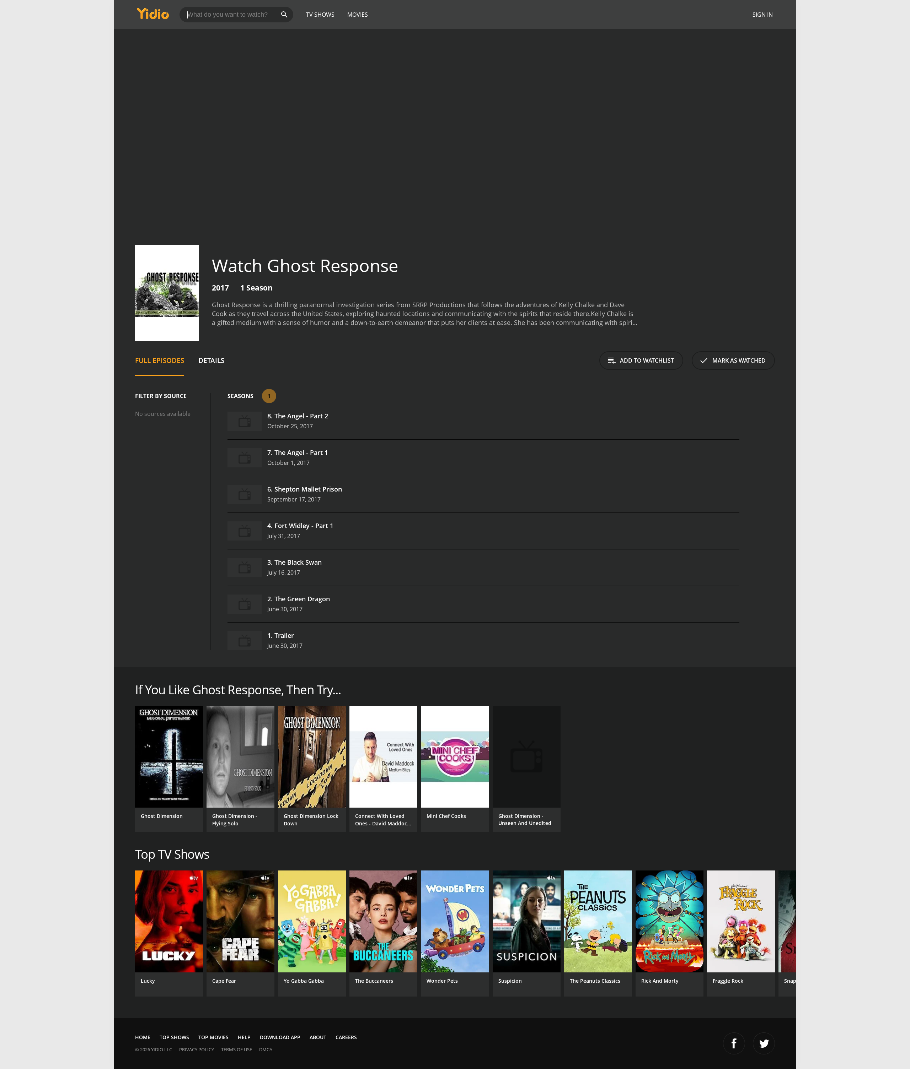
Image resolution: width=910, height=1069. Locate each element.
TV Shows (320, 14)
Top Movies (213, 1037)
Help (244, 1037)
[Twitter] (764, 1043)
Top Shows (174, 1037)
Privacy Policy (196, 1049)
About (318, 1037)
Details (211, 360)
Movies (357, 14)
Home (142, 1037)
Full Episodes (159, 360)
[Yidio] (152, 16)
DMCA (265, 1049)
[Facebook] (734, 1043)
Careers (346, 1037)
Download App (280, 1037)
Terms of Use (236, 1049)
